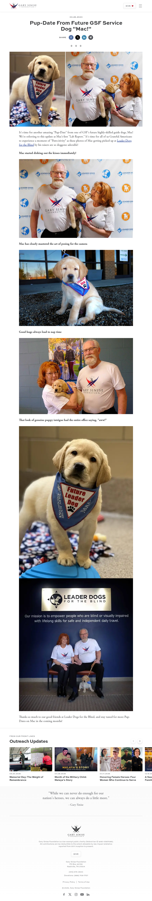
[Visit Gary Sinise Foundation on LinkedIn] (88, 894)
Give (128, 6)
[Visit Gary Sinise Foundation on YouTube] (82, 894)
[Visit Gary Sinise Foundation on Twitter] (70, 894)
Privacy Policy (69, 882)
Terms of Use (84, 882)
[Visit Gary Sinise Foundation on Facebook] (64, 894)
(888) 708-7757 (81, 875)
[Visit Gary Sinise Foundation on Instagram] (76, 894)
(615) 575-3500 (76, 872)
